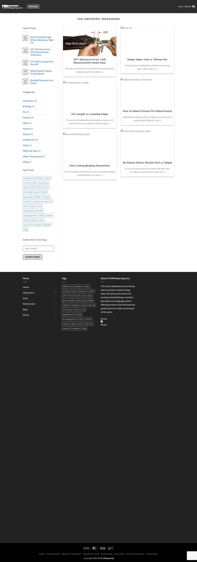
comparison (43, 183)
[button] (186, 6)
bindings (39, 178)
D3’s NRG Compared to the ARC (42, 63)
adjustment (28, 178)
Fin (24, 111)
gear (37, 192)
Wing (25, 161)
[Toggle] (55, 292)
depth (26, 187)
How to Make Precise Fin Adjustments (147, 111)
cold (34, 183)
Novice (26, 128)
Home (26, 287)
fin (43, 187)
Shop (25, 298)
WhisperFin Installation (71, 554)
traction (49, 215)
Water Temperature (32, 156)
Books (41, 554)
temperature (29, 211)
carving (27, 183)
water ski (27, 225)
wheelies (47, 225)
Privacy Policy (152, 554)
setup (35, 201)
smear (26, 206)
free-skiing (28, 192)
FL (48, 187)
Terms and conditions (135, 554)
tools (42, 215)
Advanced (28, 100)
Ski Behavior (29, 139)
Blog (25, 309)
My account (119, 554)
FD (38, 187)
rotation (46, 197)
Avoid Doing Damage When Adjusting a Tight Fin (42, 40)
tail (40, 206)
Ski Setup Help (107, 554)
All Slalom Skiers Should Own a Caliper (147, 162)
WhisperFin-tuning (91, 554)
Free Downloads (53, 554)
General (27, 117)
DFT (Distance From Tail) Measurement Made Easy (40, 52)
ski (50, 201)
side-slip (43, 201)
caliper (47, 178)
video (33, 220)
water (41, 220)
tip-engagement (30, 215)
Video (26, 145)
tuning (26, 220)
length (44, 192)
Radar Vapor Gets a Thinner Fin (147, 59)
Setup (26, 134)
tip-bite (40, 211)
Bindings (27, 106)
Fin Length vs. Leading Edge (90, 114)
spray (33, 206)
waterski (37, 225)
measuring (28, 197)
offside (37, 197)
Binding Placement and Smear (41, 81)
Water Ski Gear (30, 150)
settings (27, 201)
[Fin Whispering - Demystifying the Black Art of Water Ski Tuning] (12, 6)
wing (26, 229)
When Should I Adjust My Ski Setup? (41, 72)
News (25, 123)
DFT (33, 187)
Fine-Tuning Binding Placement (89, 165)
